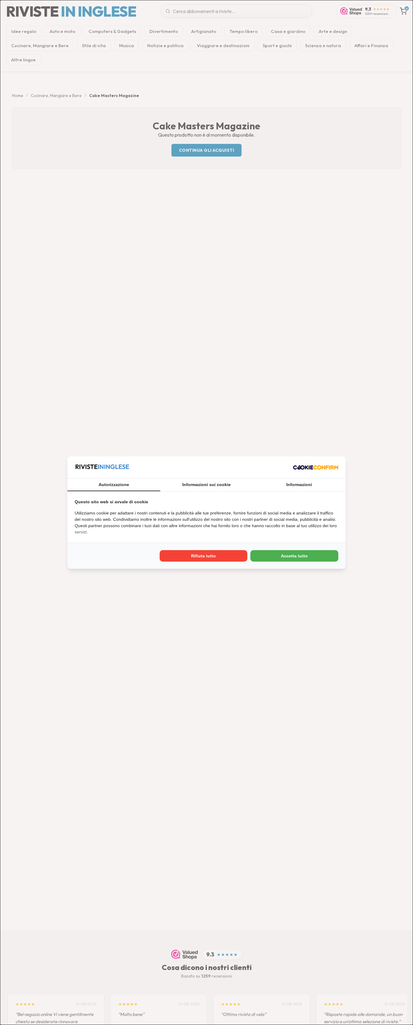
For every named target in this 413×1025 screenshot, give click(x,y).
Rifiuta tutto (203, 555)
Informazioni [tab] (299, 484)
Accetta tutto (294, 555)
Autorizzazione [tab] (114, 484)
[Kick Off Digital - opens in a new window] (315, 467)
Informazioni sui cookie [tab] (206, 484)
